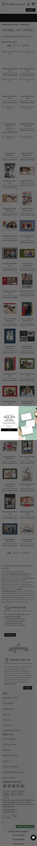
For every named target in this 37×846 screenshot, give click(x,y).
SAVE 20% (9, 429)
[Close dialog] (36, 407)
